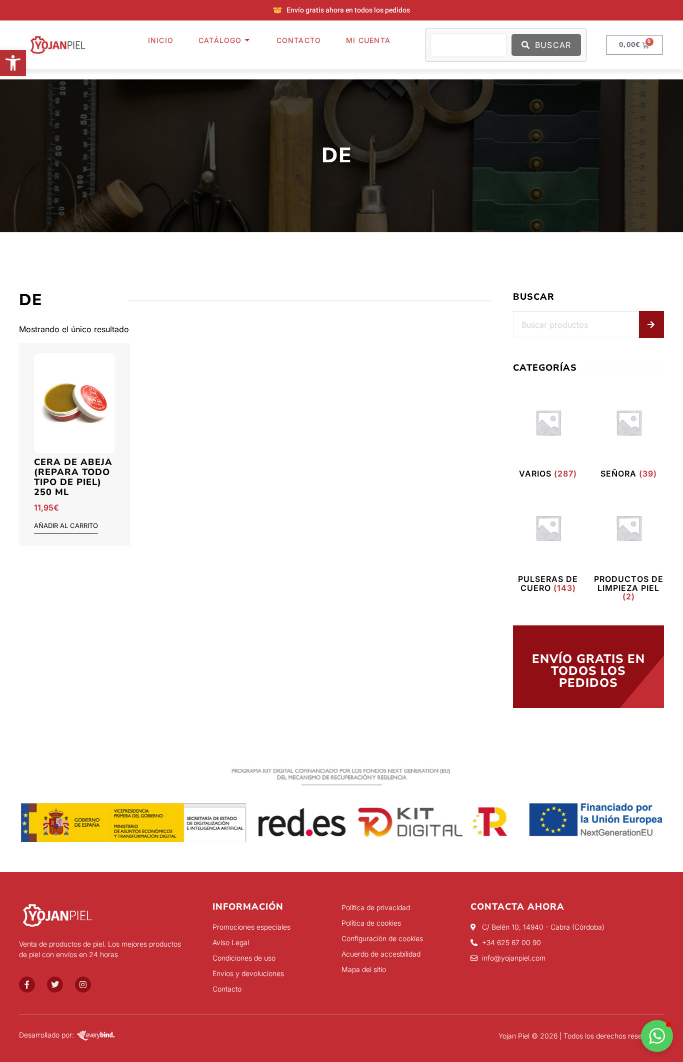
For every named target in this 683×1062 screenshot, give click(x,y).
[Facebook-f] (27, 985)
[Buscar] (651, 324)
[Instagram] (83, 985)
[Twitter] (55, 985)
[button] (13, 63)
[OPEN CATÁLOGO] (248, 40)
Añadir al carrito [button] (66, 526)
